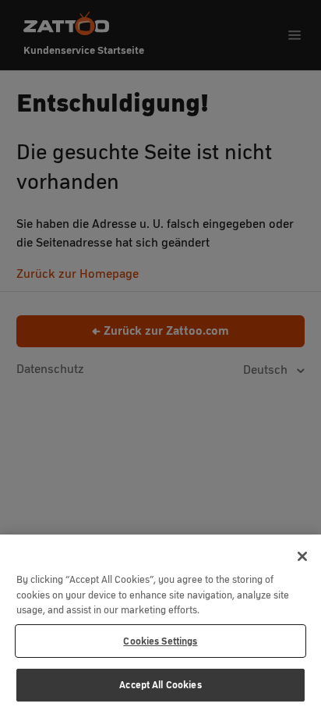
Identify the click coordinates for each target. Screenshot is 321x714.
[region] (160, 624)
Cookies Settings (160, 641)
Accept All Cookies (160, 685)
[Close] (302, 556)
